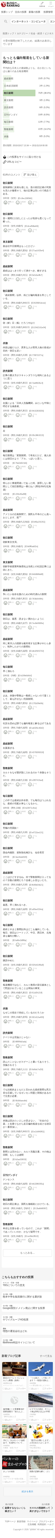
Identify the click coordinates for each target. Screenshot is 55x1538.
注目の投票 (20, 12)
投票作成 (42, 6)
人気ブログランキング (10, 4)
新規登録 (21, 1521)
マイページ (32, 1521)
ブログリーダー (46, 1521)
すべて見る (46, 1356)
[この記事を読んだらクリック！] (8, 1388)
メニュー (51, 6)
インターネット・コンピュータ (28, 21)
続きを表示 (27, 1491)
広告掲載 (32, 1524)
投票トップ (7, 12)
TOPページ (10, 1521)
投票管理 (48, 12)
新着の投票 (34, 12)
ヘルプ (50, 1524)
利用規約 (42, 1524)
